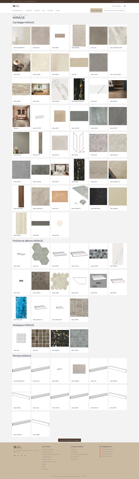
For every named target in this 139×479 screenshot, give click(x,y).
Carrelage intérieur (47, 459)
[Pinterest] (25, 455)
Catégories (17, 10)
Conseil (58, 10)
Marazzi (44, 464)
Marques (37, 10)
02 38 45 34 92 (31, 1)
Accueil (14, 14)
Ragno (44, 466)
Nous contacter (75, 456)
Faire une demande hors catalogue (114, 10)
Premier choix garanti (107, 449)
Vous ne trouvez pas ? (119, 1)
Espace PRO (74, 459)
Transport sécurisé (106, 456)
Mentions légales (77, 476)
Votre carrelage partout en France (80, 454)
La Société (73, 449)
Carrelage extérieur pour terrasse (50, 454)
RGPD (84, 476)
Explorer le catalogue (47, 449)
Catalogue (29, 10)
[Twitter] (14, 455)
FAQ (43, 10)
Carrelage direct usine (107, 451)
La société (50, 10)
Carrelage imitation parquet (49, 461)
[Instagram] (21, 455)
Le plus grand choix (107, 454)
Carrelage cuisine (46, 456)
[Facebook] (18, 455)
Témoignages (74, 452)
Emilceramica (45, 469)
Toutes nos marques (47, 452)
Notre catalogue (96, 10)
